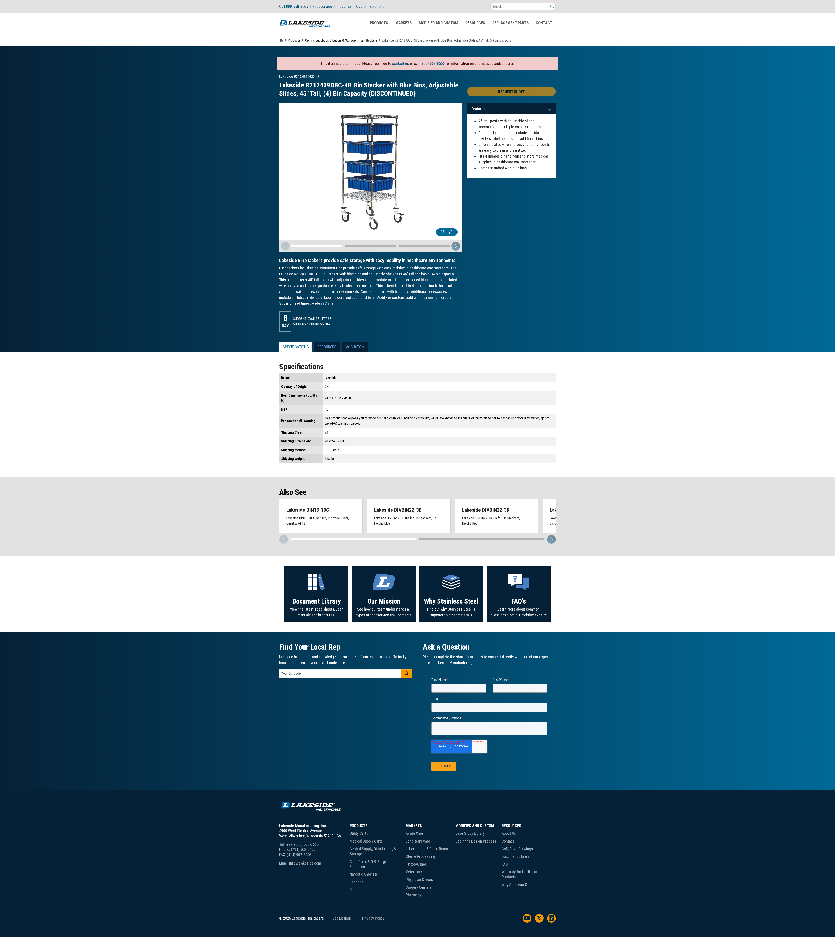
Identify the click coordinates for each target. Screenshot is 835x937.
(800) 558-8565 (432, 63)
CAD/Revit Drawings (517, 848)
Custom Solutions (370, 6)
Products (379, 22)
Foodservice (322, 6)
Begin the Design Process (475, 841)
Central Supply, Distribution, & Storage (330, 40)
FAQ (505, 864)
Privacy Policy (373, 918)
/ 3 (441, 232)
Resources (475, 22)
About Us (509, 833)
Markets (403, 22)
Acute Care (414, 833)
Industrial (344, 6)
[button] (455, 246)
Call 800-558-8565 (293, 6)
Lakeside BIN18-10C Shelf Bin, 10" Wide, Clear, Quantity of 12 (317, 520)
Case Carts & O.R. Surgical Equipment (370, 864)
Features (478, 108)
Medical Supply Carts (366, 841)
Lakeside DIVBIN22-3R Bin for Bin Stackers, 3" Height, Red (493, 520)
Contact (544, 22)
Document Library (316, 601)
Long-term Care (418, 841)
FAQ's (518, 601)
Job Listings (342, 918)
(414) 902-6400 (303, 849)
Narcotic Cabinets (364, 874)
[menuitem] (296, 6)
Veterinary (414, 872)
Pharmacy (413, 895)
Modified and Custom (438, 22)
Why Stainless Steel (451, 601)
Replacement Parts (510, 22)
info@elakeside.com (305, 863)
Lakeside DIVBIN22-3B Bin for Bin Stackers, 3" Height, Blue (405, 520)
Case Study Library (470, 833)
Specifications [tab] (296, 347)
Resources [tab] (326, 347)
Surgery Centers (419, 887)
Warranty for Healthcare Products (520, 874)
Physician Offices (419, 879)
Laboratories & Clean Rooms (428, 848)
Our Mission (383, 601)
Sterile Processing (420, 856)
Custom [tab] (357, 347)
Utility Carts (359, 833)
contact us (400, 63)
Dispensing (358, 889)
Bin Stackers (369, 40)
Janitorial (357, 882)
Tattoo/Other (416, 864)
